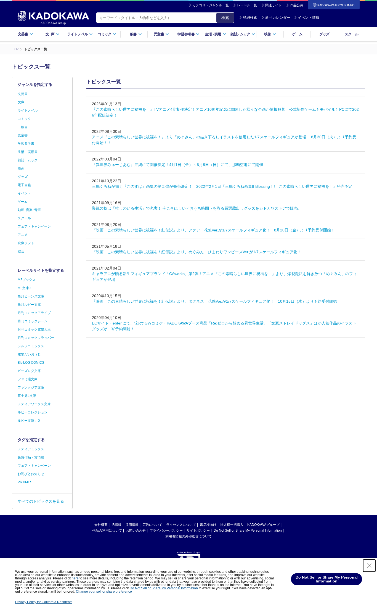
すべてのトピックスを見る (41, 501)
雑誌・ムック (28, 160)
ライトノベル (28, 110)
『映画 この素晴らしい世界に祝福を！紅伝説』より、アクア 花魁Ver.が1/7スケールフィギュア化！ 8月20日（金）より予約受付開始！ (213, 230)
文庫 (21, 102)
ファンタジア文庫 (31, 387)
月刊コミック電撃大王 (34, 329)
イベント (24, 193)
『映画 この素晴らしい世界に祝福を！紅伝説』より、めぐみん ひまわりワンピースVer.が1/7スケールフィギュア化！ (198, 252)
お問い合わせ (136, 530)
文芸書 (23, 94)
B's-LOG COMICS (31, 363)
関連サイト (273, 5)
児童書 (23, 135)
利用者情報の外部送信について (188, 536)
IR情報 (116, 525)
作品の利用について (107, 530)
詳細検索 (250, 17)
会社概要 (101, 525)
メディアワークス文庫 (34, 404)
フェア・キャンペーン (34, 226)
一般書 (23, 127)
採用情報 (132, 525)
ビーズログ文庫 (29, 371)
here (75, 578)
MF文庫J (24, 288)
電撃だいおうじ (29, 354)
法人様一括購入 (231, 525)
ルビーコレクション (32, 412)
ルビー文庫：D (29, 421)
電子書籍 (24, 185)
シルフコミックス (31, 346)
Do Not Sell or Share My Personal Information (248, 530)
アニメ (23, 235)
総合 (21, 251)
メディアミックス (31, 449)
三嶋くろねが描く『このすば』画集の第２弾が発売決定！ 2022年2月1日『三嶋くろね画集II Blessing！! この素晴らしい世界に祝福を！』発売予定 (222, 186)
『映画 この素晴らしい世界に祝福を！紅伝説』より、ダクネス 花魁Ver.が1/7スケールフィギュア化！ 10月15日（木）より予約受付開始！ (216, 301)
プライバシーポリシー (166, 530)
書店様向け (208, 525)
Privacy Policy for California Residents (43, 602)
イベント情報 (308, 17)
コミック (24, 119)
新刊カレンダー (277, 17)
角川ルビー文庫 (29, 305)
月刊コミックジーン (32, 321)
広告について (152, 525)
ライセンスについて (181, 525)
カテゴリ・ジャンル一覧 (210, 5)
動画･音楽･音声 (29, 210)
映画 (21, 168)
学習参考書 (26, 144)
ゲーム (297, 34)
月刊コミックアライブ (34, 313)
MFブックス (27, 280)
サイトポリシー (198, 530)
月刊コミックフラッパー (36, 338)
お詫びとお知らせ (31, 474)
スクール (351, 34)
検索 (225, 17)
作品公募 (296, 5)
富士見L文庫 (27, 396)
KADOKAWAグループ (263, 525)
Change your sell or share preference (104, 591)
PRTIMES (25, 482)
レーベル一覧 (247, 5)
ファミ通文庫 (28, 379)
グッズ (324, 34)
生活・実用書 (28, 152)
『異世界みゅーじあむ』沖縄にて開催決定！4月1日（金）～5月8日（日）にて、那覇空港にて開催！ (179, 164)
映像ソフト (26, 243)
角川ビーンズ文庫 (31, 296)
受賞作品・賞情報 (31, 457)
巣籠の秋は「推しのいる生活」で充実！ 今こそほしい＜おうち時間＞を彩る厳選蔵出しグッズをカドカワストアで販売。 (197, 208)
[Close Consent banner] (369, 566)
